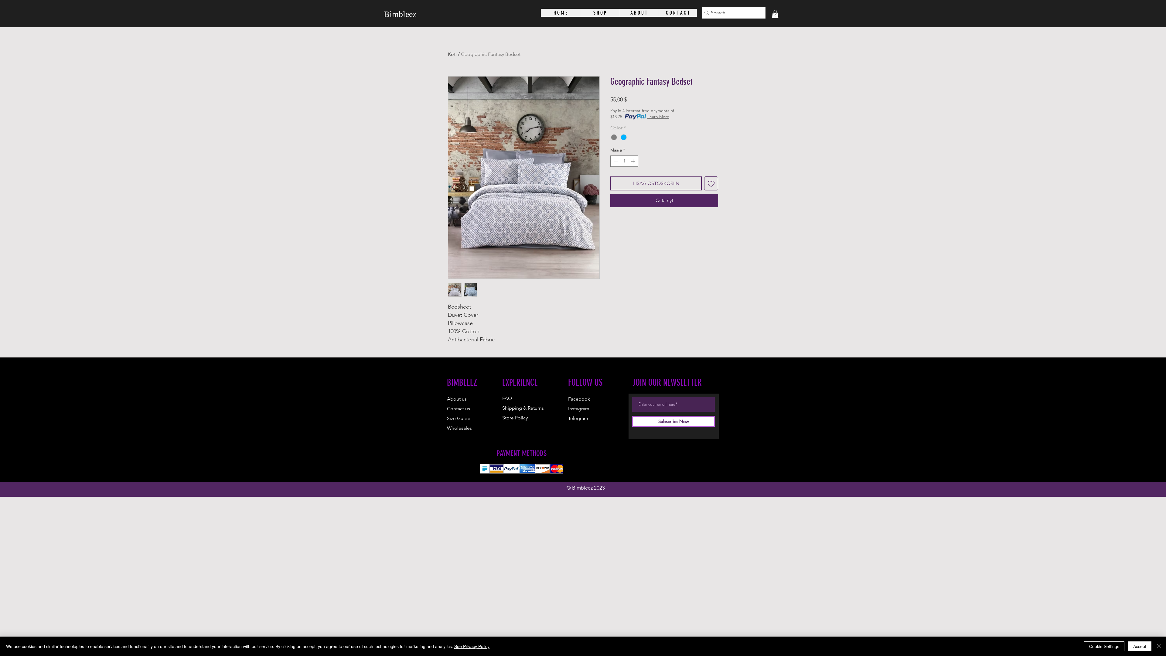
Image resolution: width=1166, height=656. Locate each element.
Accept (1139, 646)
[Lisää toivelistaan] (711, 183)
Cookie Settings (1104, 646)
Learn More (658, 116)
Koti (452, 54)
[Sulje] (1158, 646)
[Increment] (633, 161)
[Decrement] (615, 161)
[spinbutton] (624, 161)
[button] (775, 14)
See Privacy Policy (471, 646)
